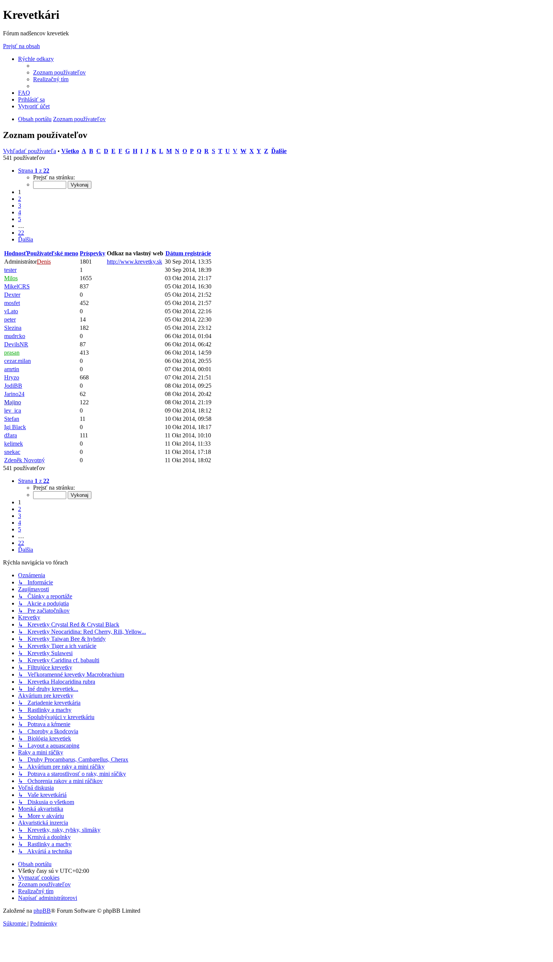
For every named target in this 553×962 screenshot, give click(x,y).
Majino (12, 402)
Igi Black (15, 427)
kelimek (13, 443)
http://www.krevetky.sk (134, 261)
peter (10, 319)
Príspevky (92, 253)
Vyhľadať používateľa (29, 151)
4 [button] (19, 212)
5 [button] (19, 219)
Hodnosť (15, 253)
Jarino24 (14, 394)
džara (10, 435)
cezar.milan (17, 361)
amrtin (11, 369)
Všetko (70, 151)
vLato (11, 311)
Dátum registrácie (188, 253)
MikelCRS (17, 286)
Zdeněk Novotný (24, 460)
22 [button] (21, 232)
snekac (12, 452)
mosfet (12, 303)
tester (10, 270)
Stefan (11, 419)
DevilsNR (16, 344)
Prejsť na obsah (21, 46)
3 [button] (19, 205)
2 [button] (19, 199)
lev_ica (12, 410)
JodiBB (13, 385)
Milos (11, 278)
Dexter (12, 294)
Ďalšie (279, 151)
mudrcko (14, 336)
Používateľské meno (52, 253)
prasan (12, 352)
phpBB (42, 910)
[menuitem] (59, 72)
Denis (44, 261)
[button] (33, 170)
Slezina (12, 328)
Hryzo (11, 377)
